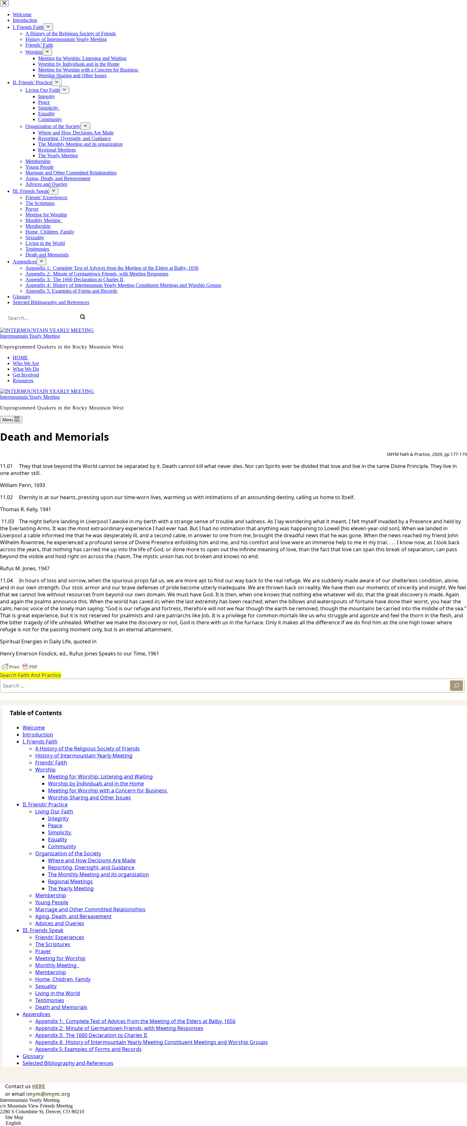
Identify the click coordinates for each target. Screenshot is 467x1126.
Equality (57, 839)
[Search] (83, 318)
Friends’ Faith (51, 762)
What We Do (26, 369)
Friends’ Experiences (59, 937)
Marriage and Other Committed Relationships (90, 909)
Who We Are (26, 363)
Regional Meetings (70, 881)
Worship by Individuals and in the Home (96, 783)
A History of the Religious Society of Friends (87, 748)
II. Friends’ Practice (45, 804)
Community (62, 846)
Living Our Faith (54, 811)
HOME (20, 357)
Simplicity (60, 832)
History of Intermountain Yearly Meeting (83, 755)
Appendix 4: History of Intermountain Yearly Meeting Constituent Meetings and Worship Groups (151, 1042)
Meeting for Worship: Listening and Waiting (100, 776)
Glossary (33, 1056)
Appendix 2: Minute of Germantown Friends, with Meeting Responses (119, 1028)
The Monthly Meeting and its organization (98, 874)
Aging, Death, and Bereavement (73, 916)
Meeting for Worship (60, 958)
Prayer (43, 951)
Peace (55, 825)
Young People (51, 902)
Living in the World (57, 993)
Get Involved (26, 374)
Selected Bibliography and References (68, 1063)
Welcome (34, 727)
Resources (23, 380)
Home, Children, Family (63, 979)
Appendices (37, 1014)
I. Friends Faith (40, 741)
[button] (233, 1123)
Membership (50, 895)
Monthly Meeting (57, 965)
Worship (45, 769)
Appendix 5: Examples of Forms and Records (88, 1049)
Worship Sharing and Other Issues (89, 797)
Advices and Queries (59, 923)
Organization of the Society (68, 853)
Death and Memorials (61, 1007)
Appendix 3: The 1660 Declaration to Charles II (91, 1035)
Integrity (58, 818)
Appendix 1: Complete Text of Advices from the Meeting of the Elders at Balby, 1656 (135, 1021)
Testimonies (49, 1000)
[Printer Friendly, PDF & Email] (19, 667)
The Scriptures (52, 944)
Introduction (38, 734)
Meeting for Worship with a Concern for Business (108, 790)
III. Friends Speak (43, 930)
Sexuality (46, 986)
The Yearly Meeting (71, 888)
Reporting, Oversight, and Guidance (91, 867)
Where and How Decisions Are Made (92, 860)
